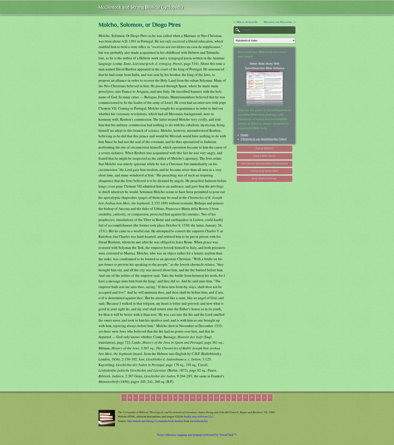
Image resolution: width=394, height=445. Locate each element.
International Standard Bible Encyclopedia (264, 163)
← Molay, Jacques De (246, 21)
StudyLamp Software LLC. (198, 416)
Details (244, 135)
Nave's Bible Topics (264, 156)
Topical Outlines (264, 148)
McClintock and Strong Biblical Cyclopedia (140, 7)
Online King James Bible (264, 171)
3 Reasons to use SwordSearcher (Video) (264, 139)
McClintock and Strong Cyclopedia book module (155, 421)
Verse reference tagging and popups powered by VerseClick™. (197, 434)
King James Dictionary (264, 178)
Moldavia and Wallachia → (280, 21)
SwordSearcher (198, 421)
